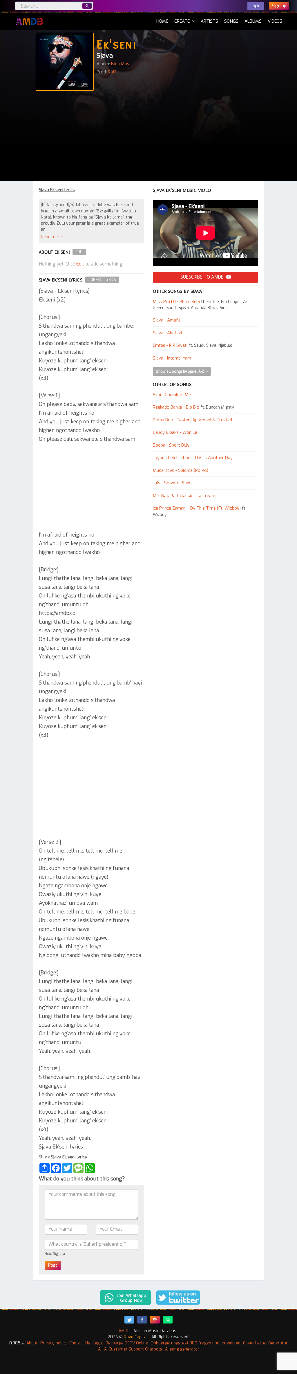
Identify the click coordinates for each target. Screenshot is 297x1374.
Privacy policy (53, 1343)
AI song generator (182, 1349)
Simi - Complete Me (172, 395)
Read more (51, 237)
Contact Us (79, 1343)
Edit (79, 252)
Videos (275, 21)
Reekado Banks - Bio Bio (176, 407)
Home (162, 21)
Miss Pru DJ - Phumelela (176, 301)
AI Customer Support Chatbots (133, 1349)
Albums (253, 21)
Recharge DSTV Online (127, 1343)
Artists (209, 21)
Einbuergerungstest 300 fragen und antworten (195, 1343)
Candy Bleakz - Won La (175, 432)
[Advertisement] (148, 137)
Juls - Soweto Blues (172, 483)
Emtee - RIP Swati (170, 345)
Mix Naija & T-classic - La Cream (184, 496)
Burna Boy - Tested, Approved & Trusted (192, 420)
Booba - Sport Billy (171, 445)
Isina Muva (121, 64)
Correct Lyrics (102, 279)
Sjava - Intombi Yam (172, 358)
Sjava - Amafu (166, 320)
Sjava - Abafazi (167, 333)
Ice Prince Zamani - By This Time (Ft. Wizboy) (197, 508)
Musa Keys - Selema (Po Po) (180, 470)
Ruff (112, 72)
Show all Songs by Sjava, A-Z (180, 371)
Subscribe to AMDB (202, 277)
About (32, 1343)
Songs (231, 21)
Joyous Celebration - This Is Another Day (193, 458)
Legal (98, 1343)
